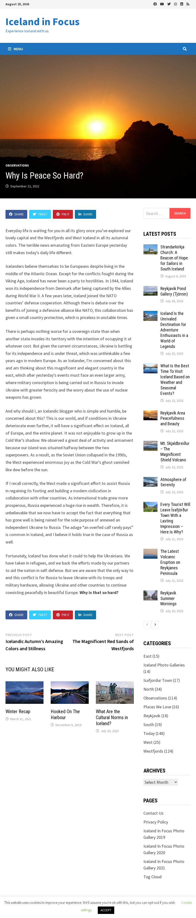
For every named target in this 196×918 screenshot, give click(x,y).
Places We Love (157, 707)
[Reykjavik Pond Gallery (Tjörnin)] (150, 289)
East (147, 656)
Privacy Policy (155, 822)
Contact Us (153, 813)
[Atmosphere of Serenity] (150, 480)
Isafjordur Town (157, 680)
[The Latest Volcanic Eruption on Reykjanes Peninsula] (150, 552)
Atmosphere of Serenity (173, 482)
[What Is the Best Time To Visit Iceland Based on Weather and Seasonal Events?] (150, 366)
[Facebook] (155, 3)
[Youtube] (162, 3)
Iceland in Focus (42, 21)
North (148, 689)
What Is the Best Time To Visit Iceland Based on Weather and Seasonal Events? (175, 379)
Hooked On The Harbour (65, 714)
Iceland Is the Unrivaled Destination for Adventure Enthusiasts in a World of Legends (174, 330)
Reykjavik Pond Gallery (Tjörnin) (174, 291)
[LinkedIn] (182, 3)
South (148, 724)
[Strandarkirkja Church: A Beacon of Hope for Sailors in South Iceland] (150, 247)
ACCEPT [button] (106, 910)
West (147, 742)
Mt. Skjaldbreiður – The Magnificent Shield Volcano (175, 451)
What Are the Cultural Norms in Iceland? (112, 717)
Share (19, 214)
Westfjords (153, 751)
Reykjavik (151, 715)
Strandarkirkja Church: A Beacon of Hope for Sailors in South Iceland (174, 257)
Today (149, 733)
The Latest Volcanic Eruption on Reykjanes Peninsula (170, 562)
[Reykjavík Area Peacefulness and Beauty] (150, 413)
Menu (18, 48)
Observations (17, 165)
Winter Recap (17, 711)
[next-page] (155, 624)
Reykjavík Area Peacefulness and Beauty (172, 418)
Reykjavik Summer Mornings (168, 598)
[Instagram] (176, 3)
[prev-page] (147, 624)
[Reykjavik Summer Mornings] (150, 593)
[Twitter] (169, 3)
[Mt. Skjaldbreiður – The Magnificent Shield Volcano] (150, 444)
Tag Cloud (152, 876)
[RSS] (188, 3)
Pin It (65, 214)
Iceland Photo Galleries (164, 665)
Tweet (42, 214)
